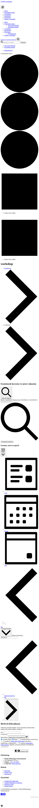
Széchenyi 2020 (9, 784)
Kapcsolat (7, 770)
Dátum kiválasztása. (17, 635)
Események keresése (7, 442)
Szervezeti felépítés (13, 25)
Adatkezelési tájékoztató (11, 781)
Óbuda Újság (8, 772)
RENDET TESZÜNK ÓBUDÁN (8, 39)
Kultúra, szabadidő (9, 19)
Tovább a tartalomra (6, 1)
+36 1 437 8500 (14, 762)
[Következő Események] (5, 624)
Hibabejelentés (8, 786)
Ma (2, 627)
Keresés (23, 42)
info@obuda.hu (16, 763)
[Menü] (2, 7)
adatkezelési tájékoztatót (17, 741)
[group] (19, 739)
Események (7, 268)
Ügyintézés (7, 14)
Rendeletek (7, 16)
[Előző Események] (21, 622)
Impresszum (7, 774)
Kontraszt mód (24, 751)
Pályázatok (7, 17)
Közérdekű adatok (9, 12)
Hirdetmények (12, 34)
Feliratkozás (4, 746)
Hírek (6, 11)
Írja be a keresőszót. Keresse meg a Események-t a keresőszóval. (19, 400)
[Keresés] (18, 39)
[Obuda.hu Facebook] (2, 795)
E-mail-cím (4, 734)
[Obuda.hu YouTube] (4, 795)
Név (2, 732)
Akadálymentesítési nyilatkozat (13, 783)
